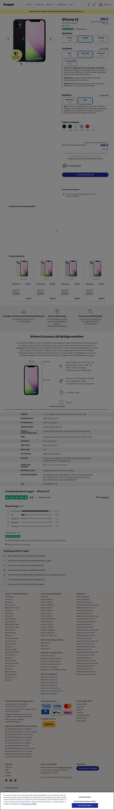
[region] (57, 801)
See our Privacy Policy (29, 804)
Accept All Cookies (85, 805)
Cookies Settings (85, 797)
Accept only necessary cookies (85, 801)
